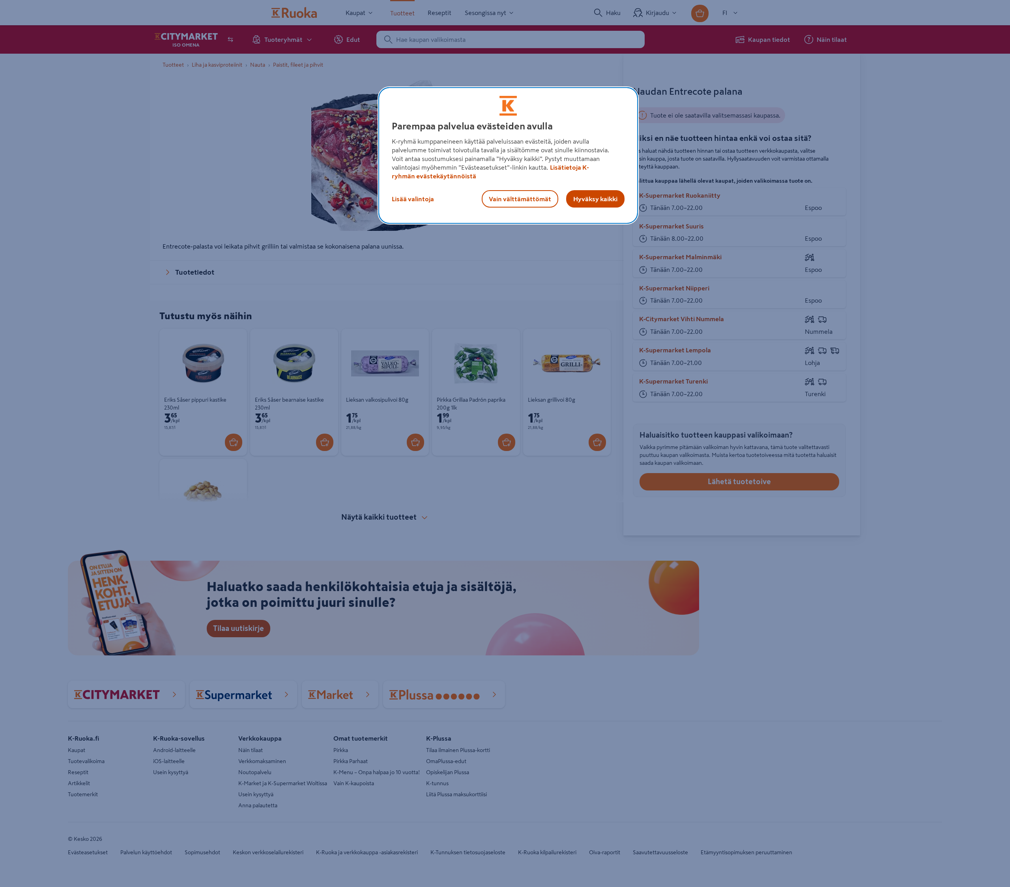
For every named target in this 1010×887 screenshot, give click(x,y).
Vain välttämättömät (520, 199)
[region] (508, 155)
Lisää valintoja (413, 199)
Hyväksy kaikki (595, 199)
